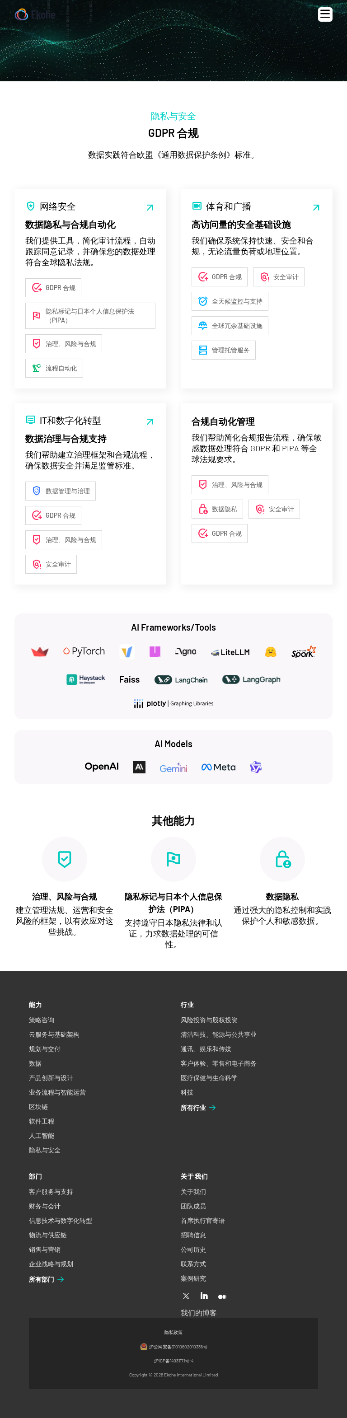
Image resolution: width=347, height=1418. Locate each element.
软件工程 (41, 1121)
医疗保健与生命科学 (209, 1077)
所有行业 (193, 1107)
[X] (186, 1296)
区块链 (38, 1106)
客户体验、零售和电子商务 (219, 1063)
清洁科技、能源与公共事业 (219, 1034)
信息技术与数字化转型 (60, 1220)
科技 (187, 1092)
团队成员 (193, 1206)
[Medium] (222, 1296)
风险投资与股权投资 (209, 1020)
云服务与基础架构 (54, 1034)
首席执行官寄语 (203, 1220)
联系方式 (193, 1264)
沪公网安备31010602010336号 (178, 1346)
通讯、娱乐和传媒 (206, 1049)
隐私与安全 (45, 1150)
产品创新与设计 (51, 1077)
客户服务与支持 (51, 1191)
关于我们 (193, 1191)
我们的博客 (199, 1312)
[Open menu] (325, 14)
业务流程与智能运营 (57, 1092)
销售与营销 (45, 1249)
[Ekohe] (35, 14)
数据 (35, 1063)
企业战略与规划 (51, 1264)
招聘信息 (193, 1235)
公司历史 (193, 1249)
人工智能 (41, 1135)
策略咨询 (41, 1020)
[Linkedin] (204, 1296)
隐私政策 (173, 1332)
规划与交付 (45, 1049)
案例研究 (193, 1278)
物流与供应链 (48, 1235)
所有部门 (41, 1279)
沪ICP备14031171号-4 (173, 1360)
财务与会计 (45, 1206)
